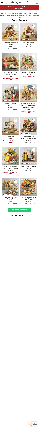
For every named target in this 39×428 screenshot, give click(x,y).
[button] (19, 7)
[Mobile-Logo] (19, 2)
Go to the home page (19, 215)
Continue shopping (19, 210)
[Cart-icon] (37, 2)
